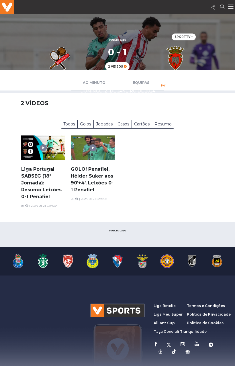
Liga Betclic (165, 306)
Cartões (142, 124)
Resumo (163, 124)
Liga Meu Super (168, 314)
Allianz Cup (164, 323)
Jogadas (104, 124)
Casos (123, 124)
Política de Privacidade (209, 314)
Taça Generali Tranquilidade (180, 331)
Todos (69, 124)
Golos (85, 124)
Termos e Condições (206, 306)
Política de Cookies (205, 323)
